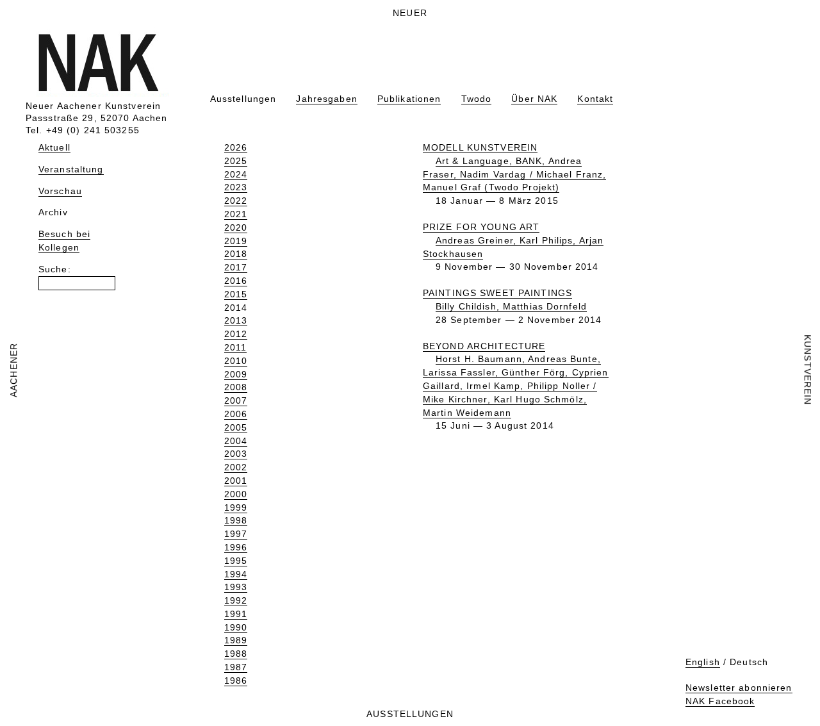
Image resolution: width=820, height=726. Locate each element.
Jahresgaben (326, 99)
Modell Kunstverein (480, 147)
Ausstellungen (243, 99)
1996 (235, 547)
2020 (235, 227)
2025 (235, 161)
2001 (235, 480)
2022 (235, 200)
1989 (235, 640)
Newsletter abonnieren (738, 687)
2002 (235, 467)
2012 (235, 334)
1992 (235, 600)
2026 (235, 147)
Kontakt (595, 99)
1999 (235, 507)
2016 (235, 281)
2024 (235, 174)
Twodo (476, 99)
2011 (235, 347)
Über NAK (534, 99)
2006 (235, 414)
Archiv (53, 212)
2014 (235, 307)
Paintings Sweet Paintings (497, 293)
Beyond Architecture (484, 346)
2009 (235, 374)
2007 (235, 400)
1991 (235, 614)
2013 (235, 320)
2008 (235, 387)
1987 (235, 667)
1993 (235, 587)
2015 (235, 294)
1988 (235, 653)
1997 (235, 534)
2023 (235, 187)
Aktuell (54, 147)
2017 (235, 267)
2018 (235, 254)
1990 (235, 627)
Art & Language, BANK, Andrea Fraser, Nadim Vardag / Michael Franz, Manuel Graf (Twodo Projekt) (514, 174)
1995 (235, 561)
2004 (235, 441)
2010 (235, 361)
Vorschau (60, 191)
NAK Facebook (720, 701)
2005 (235, 427)
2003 (235, 454)
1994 (235, 574)
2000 (235, 494)
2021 (235, 214)
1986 (235, 680)
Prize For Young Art (481, 227)
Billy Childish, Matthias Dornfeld (511, 306)
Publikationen (409, 99)
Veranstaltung (71, 169)
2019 (235, 241)
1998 (235, 520)
